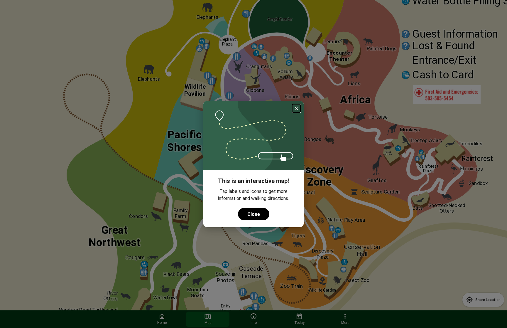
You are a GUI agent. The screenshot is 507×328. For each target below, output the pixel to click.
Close (253, 214)
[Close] (296, 108)
